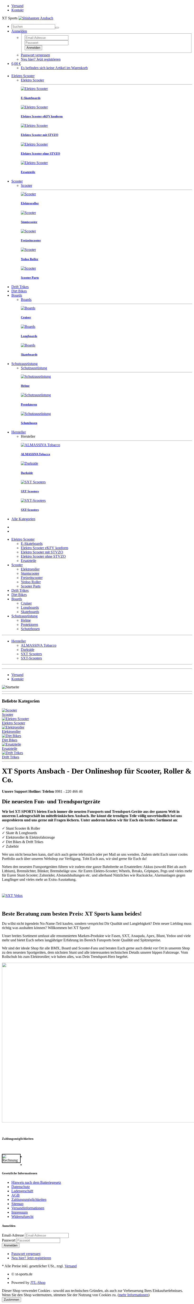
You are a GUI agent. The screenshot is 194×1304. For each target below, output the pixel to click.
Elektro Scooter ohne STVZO (43, 556)
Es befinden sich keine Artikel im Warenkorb (54, 68)
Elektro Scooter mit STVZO (42, 552)
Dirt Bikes (19, 291)
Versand (17, 6)
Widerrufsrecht (22, 1217)
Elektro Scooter (23, 76)
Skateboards (30, 612)
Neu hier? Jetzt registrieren (41, 59)
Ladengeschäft (22, 1191)
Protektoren (29, 625)
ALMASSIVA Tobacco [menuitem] (38, 645)
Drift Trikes (20, 287)
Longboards (30, 607)
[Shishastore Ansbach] (35, 18)
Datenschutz (20, 1187)
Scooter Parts (30, 586)
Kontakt (17, 10)
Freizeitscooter (32, 578)
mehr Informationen (133, 1295)
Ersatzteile (28, 561)
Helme (26, 620)
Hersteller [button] (18, 641)
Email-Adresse (13, 1235)
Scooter (17, 181)
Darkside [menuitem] (27, 650)
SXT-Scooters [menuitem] (31, 658)
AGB (15, 1195)
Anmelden (33, 47)
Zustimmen (11, 1299)
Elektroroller (30, 569)
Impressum (19, 1212)
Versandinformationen (27, 1208)
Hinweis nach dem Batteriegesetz (36, 1182)
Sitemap (17, 1204)
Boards (16, 295)
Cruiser (26, 603)
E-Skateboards (32, 544)
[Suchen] (57, 27)
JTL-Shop (37, 1283)
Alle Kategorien (23, 519)
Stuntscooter (30, 573)
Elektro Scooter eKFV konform (44, 548)
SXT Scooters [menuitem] (31, 654)
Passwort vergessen (35, 55)
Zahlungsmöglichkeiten (28, 1199)
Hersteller (18, 432)
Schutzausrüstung (24, 364)
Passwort (8, 1240)
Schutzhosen (30, 629)
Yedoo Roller (31, 582)
